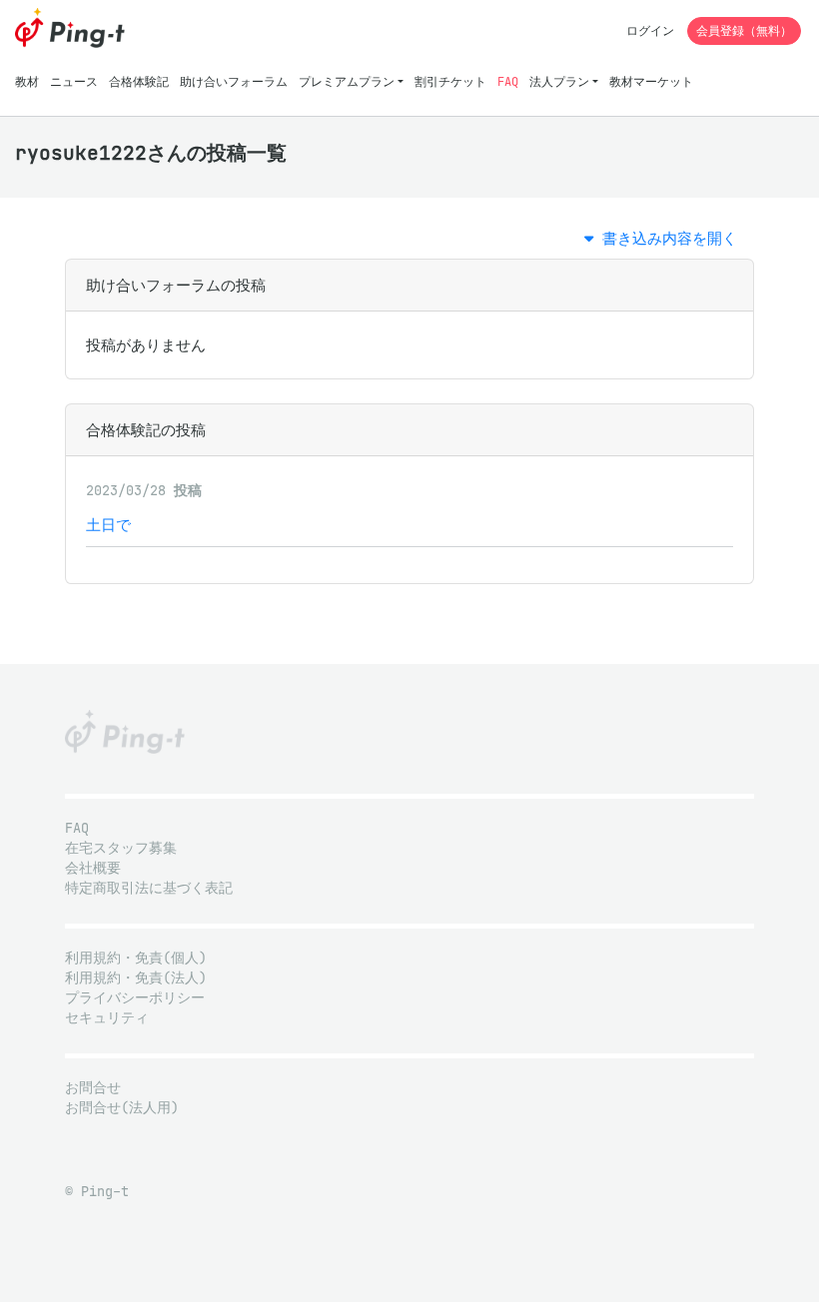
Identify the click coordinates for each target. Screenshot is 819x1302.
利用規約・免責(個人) (136, 958)
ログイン (650, 30)
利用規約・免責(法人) (136, 978)
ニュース (74, 81)
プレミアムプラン (347, 81)
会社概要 (93, 868)
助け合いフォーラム (234, 81)
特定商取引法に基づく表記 (149, 888)
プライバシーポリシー (135, 997)
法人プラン (559, 81)
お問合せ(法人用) (122, 1107)
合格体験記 (139, 81)
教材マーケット (651, 81)
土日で (108, 524)
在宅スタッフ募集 (121, 848)
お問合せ (93, 1087)
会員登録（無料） (744, 30)
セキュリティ (107, 1017)
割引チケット (450, 81)
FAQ (507, 81)
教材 (27, 81)
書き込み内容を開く (665, 238)
